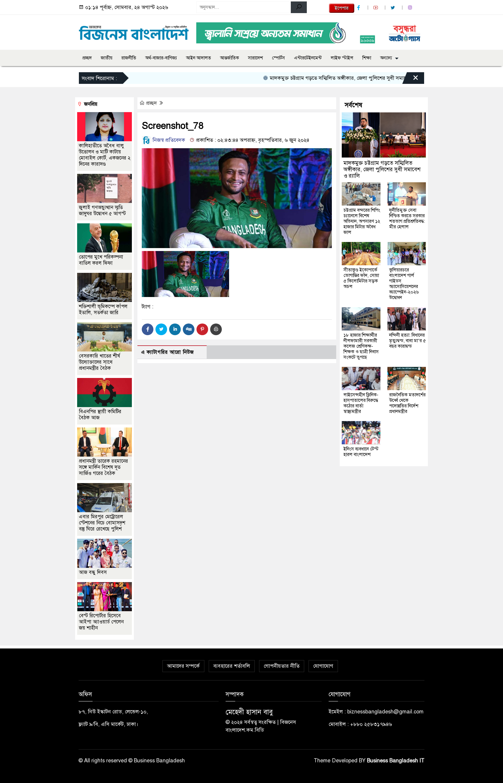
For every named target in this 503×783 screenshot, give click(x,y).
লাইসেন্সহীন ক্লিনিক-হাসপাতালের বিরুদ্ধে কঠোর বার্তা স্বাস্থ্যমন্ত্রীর (360, 403)
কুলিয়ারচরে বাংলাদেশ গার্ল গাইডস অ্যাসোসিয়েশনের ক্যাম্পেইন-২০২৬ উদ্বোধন (404, 284)
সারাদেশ (255, 58)
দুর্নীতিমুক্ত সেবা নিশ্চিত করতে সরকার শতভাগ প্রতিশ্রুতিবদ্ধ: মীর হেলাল (407, 218)
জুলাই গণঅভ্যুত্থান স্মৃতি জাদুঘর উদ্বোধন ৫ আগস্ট (102, 210)
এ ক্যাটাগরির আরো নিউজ (167, 352)
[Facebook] (147, 329)
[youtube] (376, 7)
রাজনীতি (128, 58)
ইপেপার (341, 8)
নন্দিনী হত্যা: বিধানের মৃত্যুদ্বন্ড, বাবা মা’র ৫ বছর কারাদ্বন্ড (407, 340)
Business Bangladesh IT (395, 760)
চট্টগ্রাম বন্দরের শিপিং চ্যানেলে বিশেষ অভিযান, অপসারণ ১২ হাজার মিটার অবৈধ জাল (361, 221)
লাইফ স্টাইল (342, 58)
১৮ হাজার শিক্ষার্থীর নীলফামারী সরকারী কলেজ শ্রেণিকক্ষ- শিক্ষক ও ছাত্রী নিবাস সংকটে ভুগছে (361, 346)
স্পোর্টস (278, 58)
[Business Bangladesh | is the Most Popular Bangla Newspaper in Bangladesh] (134, 31)
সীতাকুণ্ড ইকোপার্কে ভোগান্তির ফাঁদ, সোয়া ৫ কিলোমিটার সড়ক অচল (361, 278)
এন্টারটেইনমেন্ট (308, 58)
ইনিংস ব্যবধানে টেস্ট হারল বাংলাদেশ (360, 451)
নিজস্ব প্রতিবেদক (168, 140)
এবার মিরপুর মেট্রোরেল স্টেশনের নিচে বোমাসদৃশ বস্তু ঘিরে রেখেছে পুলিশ (102, 523)
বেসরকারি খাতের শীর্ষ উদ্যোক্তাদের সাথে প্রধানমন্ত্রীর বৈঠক (99, 362)
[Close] (410, 79)
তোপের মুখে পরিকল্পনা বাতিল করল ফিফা (101, 260)
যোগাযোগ (323, 666)
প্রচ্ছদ (87, 58)
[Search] (299, 7)
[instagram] (410, 7)
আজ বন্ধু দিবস (93, 572)
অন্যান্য (386, 58)
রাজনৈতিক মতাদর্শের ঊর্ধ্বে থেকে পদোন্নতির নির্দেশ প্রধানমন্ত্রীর (407, 403)
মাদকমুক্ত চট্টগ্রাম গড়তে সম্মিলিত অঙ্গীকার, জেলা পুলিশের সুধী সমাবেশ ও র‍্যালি (330, 78)
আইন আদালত (198, 58)
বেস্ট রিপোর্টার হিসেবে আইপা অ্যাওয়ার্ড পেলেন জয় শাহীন (101, 622)
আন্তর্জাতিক (229, 58)
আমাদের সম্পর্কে (183, 666)
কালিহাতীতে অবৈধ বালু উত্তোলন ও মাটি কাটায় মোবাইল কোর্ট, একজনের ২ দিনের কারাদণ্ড (104, 155)
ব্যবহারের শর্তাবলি (231, 666)
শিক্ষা (366, 58)
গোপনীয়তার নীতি (282, 666)
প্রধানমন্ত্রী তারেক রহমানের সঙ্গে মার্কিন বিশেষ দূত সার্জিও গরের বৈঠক (103, 467)
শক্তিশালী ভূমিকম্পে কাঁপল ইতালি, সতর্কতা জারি (103, 309)
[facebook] (359, 7)
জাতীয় (106, 58)
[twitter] (393, 7)
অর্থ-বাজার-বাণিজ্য (161, 58)
